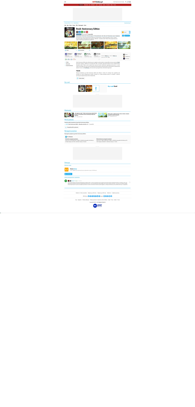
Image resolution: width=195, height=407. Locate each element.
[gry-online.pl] (97, 2)
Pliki (77, 25)
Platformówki (84, 35)
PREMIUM (81, 4)
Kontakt (115, 199)
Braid (119, 62)
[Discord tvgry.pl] (109, 196)
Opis (68, 25)
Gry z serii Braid (97, 88)
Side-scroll (105, 35)
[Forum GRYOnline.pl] (99, 196)
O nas (76, 199)
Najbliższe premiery (115, 192)
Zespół (109, 199)
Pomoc (118, 199)
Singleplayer (118, 35)
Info (65, 25)
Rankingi (92, 4)
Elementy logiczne (90, 35)
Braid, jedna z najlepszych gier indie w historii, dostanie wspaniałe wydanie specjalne (114, 115)
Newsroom (86, 4)
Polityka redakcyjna (85, 199)
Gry (89, 4)
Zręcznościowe (79, 35)
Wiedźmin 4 (109, 192)
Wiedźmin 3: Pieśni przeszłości (81, 192)
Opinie (104, 4)
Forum (114, 4)
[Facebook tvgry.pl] (111, 196)
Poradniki (108, 4)
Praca (112, 199)
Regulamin (80, 199)
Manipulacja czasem (111, 35)
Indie (102, 35)
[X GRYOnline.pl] (92, 196)
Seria (85, 25)
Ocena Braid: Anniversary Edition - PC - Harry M (97, 183)
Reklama (105, 199)
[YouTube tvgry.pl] (104, 196)
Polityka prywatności (93, 199)
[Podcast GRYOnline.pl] (96, 196)
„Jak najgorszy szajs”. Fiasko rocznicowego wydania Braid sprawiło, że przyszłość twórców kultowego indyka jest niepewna (80, 115)
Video (112, 4)
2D (94, 35)
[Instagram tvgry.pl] (108, 196)
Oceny (74, 25)
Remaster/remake (98, 35)
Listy (96, 4)
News (70, 25)
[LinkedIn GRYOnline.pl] (97, 196)
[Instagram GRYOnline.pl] (90, 196)
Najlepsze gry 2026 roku (92, 192)
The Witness (86, 67)
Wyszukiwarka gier (127, 23)
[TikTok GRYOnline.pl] (94, 196)
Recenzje (100, 4)
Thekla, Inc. (107, 55)
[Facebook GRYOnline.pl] (88, 196)
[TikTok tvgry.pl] (106, 196)
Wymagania (80, 25)
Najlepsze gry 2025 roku (101, 192)
